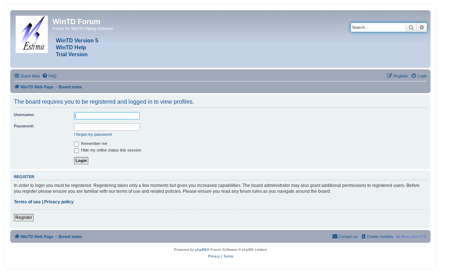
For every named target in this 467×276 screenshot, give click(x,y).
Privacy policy (59, 201)
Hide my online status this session (110, 150)
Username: (24, 114)
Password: (24, 126)
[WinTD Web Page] (32, 33)
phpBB (201, 250)
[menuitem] (49, 76)
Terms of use (27, 201)
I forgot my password (93, 134)
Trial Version (72, 54)
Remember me (93, 143)
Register (23, 217)
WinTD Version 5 (77, 40)
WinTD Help (71, 47)
